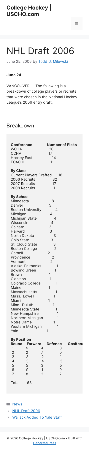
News (17, 404)
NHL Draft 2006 (26, 411)
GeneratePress (44, 443)
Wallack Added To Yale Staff (37, 417)
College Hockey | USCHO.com (28, 10)
